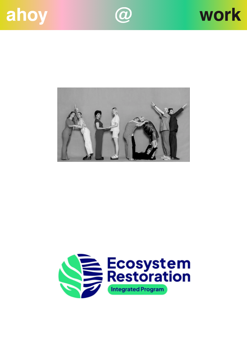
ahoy (27, 14)
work (220, 14)
